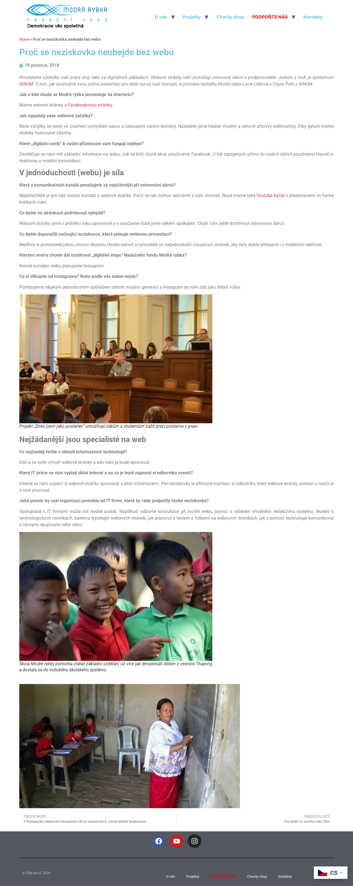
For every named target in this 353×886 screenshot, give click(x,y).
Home (24, 39)
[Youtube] (176, 841)
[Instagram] (194, 841)
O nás (161, 17)
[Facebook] (158, 841)
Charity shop (230, 17)
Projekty (192, 17)
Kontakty (312, 17)
